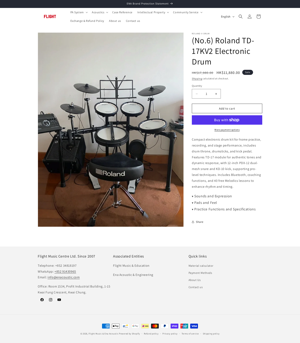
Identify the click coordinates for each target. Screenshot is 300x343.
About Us (195, 280)
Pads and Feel (204, 202)
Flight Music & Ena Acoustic (104, 333)
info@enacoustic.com (64, 277)
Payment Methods (200, 273)
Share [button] (199, 222)
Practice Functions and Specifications (224, 209)
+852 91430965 (65, 271)
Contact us (196, 287)
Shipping (197, 78)
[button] (78, 12)
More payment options (227, 129)
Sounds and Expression (212, 196)
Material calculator (201, 266)
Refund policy (151, 333)
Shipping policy (211, 333)
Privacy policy (170, 333)
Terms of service (190, 333)
